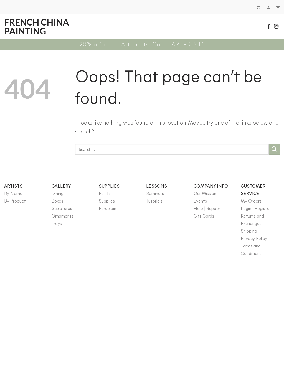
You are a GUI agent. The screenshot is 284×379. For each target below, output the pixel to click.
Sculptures (62, 209)
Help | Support (208, 209)
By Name (13, 194)
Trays (57, 224)
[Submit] (274, 149)
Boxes (57, 201)
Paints (105, 194)
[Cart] (258, 7)
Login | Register (256, 209)
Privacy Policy (254, 239)
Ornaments (62, 216)
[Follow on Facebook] (269, 26)
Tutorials (154, 201)
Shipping (249, 231)
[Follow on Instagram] (276, 26)
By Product (15, 201)
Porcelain (107, 209)
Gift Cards (204, 216)
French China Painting (36, 27)
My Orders (251, 201)
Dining (58, 194)
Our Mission (205, 194)
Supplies (107, 201)
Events (200, 201)
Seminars (155, 194)
